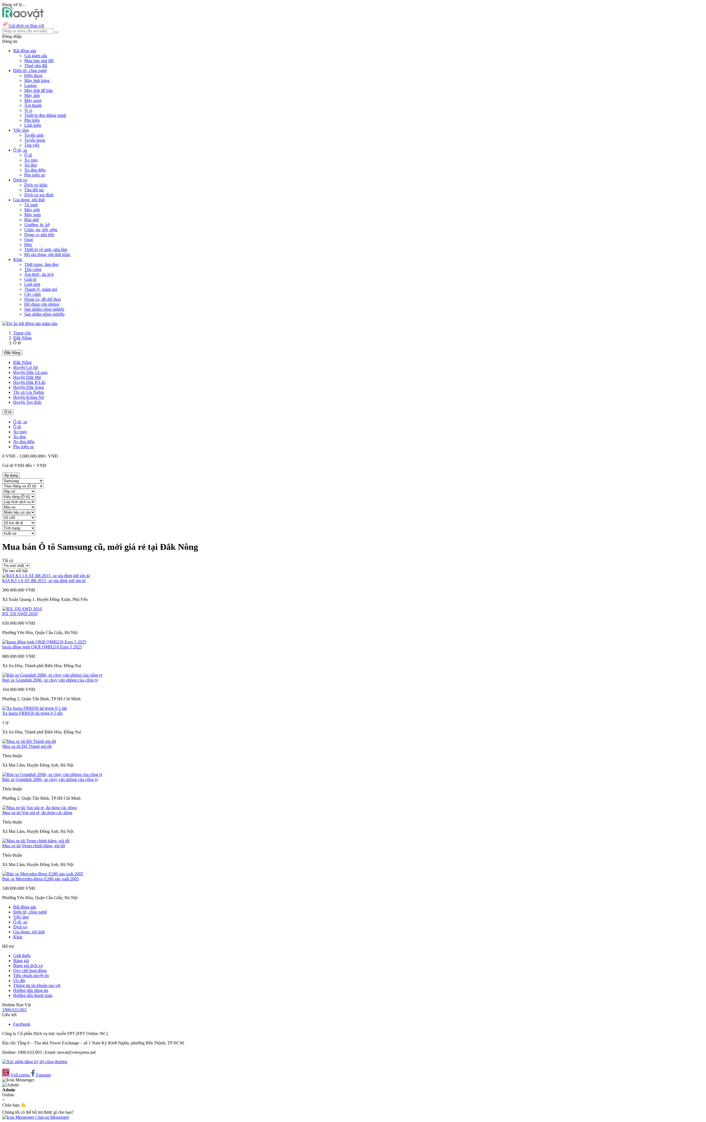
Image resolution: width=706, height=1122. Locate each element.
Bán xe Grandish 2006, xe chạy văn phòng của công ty (50, 680)
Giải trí (30, 279)
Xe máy (31, 160)
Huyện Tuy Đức (27, 402)
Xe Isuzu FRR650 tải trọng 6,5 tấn (32, 713)
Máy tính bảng (37, 80)
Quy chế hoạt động (30, 970)
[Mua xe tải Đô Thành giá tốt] (29, 741)
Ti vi (28, 110)
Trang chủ (22, 333)
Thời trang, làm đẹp (41, 264)
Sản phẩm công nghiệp (44, 309)
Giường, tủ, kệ (37, 224)
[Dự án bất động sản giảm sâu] (29, 323)
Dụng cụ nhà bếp (39, 234)
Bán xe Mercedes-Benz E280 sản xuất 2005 (40, 879)
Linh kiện (32, 125)
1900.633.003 (14, 1009)
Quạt (28, 239)
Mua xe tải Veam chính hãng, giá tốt (33, 845)
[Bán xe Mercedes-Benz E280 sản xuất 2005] (42, 874)
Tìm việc (32, 145)
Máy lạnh (32, 214)
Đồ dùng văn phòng (41, 304)
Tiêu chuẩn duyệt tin (31, 975)
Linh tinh (32, 284)
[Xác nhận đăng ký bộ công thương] (34, 1061)
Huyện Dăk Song (28, 387)
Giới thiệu (22, 955)
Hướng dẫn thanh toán (32, 995)
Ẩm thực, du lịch (39, 274)
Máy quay (33, 100)
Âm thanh (33, 105)
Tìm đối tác (34, 190)
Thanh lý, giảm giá (40, 289)
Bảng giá (21, 960)
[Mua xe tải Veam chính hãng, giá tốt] (35, 840)
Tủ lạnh (31, 204)
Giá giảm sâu (35, 55)
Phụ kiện (32, 120)
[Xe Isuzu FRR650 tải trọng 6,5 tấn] (34, 708)
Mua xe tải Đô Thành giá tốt (27, 746)
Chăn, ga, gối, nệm (40, 229)
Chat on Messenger (51, 1117)
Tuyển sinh (34, 135)
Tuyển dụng (34, 140)
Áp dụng (11, 475)
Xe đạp (30, 165)
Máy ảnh (32, 95)
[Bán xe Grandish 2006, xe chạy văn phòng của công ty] (52, 675)
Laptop (30, 85)
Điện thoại (33, 75)
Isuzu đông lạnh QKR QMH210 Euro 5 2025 (42, 647)
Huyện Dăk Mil (27, 377)
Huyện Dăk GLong (30, 372)
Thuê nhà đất (35, 65)
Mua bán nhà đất (39, 60)
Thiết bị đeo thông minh (45, 115)
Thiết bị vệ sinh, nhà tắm (45, 249)
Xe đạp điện (35, 170)
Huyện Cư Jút (25, 367)
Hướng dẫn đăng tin (30, 990)
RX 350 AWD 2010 (20, 613)
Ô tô (28, 155)
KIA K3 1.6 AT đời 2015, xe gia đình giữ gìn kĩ (43, 580)
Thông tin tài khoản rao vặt (36, 985)
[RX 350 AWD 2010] (22, 608)
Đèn (28, 244)
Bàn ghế (31, 219)
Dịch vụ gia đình (39, 194)
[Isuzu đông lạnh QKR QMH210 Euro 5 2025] (44, 642)
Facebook (21, 1024)
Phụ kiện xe (34, 175)
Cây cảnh (32, 294)
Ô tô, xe (20, 421)
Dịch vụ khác (36, 185)
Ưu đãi (19, 980)
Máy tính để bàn (38, 90)
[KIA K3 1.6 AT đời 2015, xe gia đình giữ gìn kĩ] (46, 575)
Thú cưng (32, 269)
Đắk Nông (22, 338)
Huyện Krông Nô (28, 397)
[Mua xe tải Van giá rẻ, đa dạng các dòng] (39, 807)
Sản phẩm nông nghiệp (44, 314)
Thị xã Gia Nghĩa (28, 392)
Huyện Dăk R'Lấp (29, 382)
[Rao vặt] (23, 18)
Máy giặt (32, 209)
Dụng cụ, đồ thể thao (42, 299)
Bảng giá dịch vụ (28, 965)
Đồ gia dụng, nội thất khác (47, 254)
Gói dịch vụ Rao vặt (26, 25)
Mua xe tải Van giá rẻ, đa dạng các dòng (37, 812)
